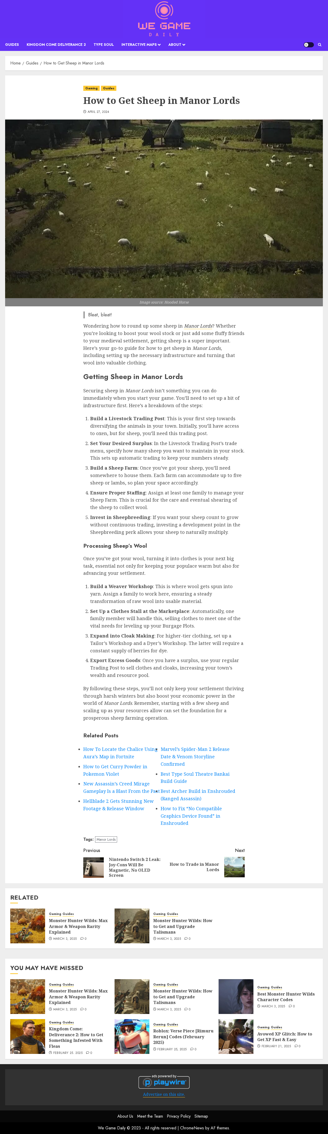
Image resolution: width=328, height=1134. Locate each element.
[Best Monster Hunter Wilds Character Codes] (236, 996)
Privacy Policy (179, 1116)
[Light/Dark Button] (309, 44)
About (174, 44)
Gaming (91, 88)
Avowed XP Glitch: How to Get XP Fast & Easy (284, 1036)
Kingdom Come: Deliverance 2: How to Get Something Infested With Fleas (76, 1037)
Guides (12, 44)
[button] (319, 45)
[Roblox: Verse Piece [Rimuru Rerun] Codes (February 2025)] (132, 1036)
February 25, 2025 (68, 1053)
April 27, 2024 (98, 112)
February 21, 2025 (276, 1046)
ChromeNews (192, 1128)
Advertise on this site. (164, 1094)
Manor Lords (198, 326)
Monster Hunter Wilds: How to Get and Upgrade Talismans (182, 926)
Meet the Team (150, 1116)
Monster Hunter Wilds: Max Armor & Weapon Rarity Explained (78, 926)
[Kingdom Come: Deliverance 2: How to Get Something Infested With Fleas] (27, 1036)
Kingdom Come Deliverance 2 (56, 44)
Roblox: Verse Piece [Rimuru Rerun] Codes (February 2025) (183, 1036)
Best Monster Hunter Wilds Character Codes (286, 996)
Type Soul (104, 44)
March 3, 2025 (65, 939)
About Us (125, 1116)
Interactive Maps (139, 44)
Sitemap (201, 1116)
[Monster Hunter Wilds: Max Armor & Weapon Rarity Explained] (27, 926)
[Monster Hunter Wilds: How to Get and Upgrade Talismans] (132, 926)
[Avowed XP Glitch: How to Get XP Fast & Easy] (236, 1036)
